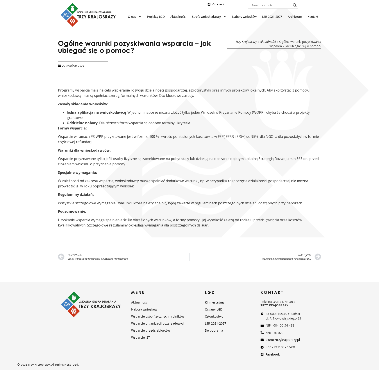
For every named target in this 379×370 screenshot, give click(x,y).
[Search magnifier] (295, 5)
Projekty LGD (155, 16)
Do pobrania (214, 330)
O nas (132, 16)
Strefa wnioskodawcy (206, 16)
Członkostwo (214, 316)
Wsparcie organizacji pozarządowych (158, 323)
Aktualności (178, 16)
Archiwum (295, 16)
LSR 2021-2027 (272, 16)
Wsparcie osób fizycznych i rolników (157, 316)
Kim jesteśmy (214, 302)
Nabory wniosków (244, 16)
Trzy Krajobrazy (246, 42)
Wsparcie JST (140, 337)
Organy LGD (213, 309)
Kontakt (312, 16)
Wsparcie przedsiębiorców (150, 330)
